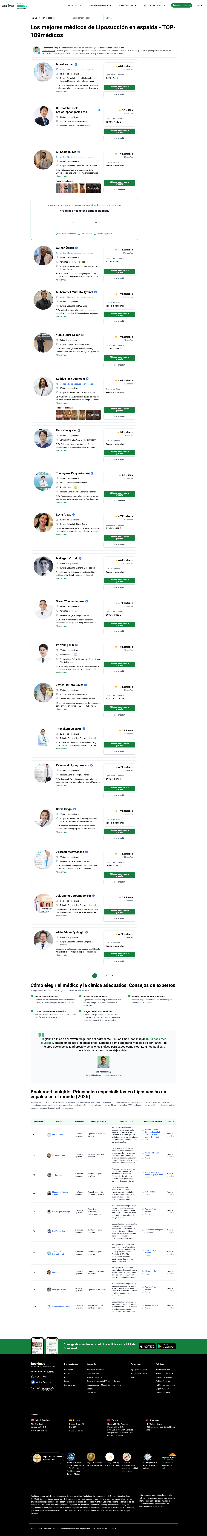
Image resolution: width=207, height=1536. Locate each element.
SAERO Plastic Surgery (153, 1230)
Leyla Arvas (56, 1272)
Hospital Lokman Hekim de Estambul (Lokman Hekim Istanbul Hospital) (152, 1133)
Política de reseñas (164, 1377)
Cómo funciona (93, 1373)
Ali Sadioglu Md (58, 1155)
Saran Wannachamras (61, 1307)
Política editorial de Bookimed (79, 48)
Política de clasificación (166, 1385)
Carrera (90, 1389)
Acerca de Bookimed (95, 1370)
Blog (66, 1377)
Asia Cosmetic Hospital (150, 1251)
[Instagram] (38, 1389)
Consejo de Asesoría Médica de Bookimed (104, 1381)
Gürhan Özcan (57, 1175)
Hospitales (68, 1370)
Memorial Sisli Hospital (150, 1210)
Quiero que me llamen (181, 5)
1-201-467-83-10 (154, 5)
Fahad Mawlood (48, 51)
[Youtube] (43, 1389)
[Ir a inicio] (8, 5)
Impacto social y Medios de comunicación (104, 1385)
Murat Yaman (57, 1135)
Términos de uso (163, 1370)
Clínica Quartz (150, 1271)
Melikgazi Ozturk (59, 1290)
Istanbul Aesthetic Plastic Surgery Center (153, 1173)
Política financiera (163, 1381)
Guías (66, 1381)
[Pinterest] (52, 1389)
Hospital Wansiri (151, 1305)
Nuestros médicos (94, 1377)
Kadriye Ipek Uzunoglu (61, 1212)
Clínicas (109, 18)
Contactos (91, 1393)
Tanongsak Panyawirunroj (58, 1253)
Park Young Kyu (58, 1231)
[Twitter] (47, 1389)
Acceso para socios (139, 1373)
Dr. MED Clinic (150, 1192)
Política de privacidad (165, 1373)
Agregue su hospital (139, 1370)
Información (119, 94)
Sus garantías (70, 1385)
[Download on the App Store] (147, 1346)
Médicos (68, 1373)
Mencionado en (38, 1371)
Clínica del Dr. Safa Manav (152, 1154)
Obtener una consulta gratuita (119, 87)
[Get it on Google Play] (166, 1346)
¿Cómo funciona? (125, 5)
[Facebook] (33, 1389)
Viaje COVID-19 (162, 1389)
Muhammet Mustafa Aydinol (60, 1193)
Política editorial (163, 1393)
